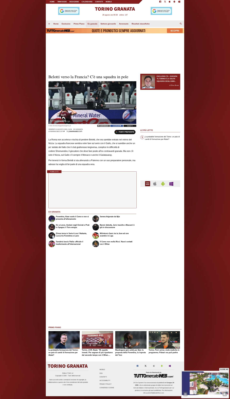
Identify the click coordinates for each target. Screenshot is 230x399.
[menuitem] (49, 24)
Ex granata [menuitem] (92, 24)
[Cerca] (181, 24)
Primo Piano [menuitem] (79, 24)
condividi (116, 126)
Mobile (102, 369)
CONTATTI (99, 2)
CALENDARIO (87, 2)
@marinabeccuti (75, 131)
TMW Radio (62, 2)
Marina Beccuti (56, 131)
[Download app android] (174, 2)
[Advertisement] (160, 292)
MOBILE (109, 2)
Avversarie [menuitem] (123, 24)
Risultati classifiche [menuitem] (141, 24)
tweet (129, 126)
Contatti (103, 377)
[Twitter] (165, 2)
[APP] (148, 183)
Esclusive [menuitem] (66, 24)
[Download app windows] (179, 2)
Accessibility (105, 380)
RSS (101, 373)
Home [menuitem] (56, 24)
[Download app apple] (169, 2)
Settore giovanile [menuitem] (108, 24)
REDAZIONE (74, 2)
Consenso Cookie (107, 388)
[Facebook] (160, 2)
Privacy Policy (105, 384)
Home (52, 2)
